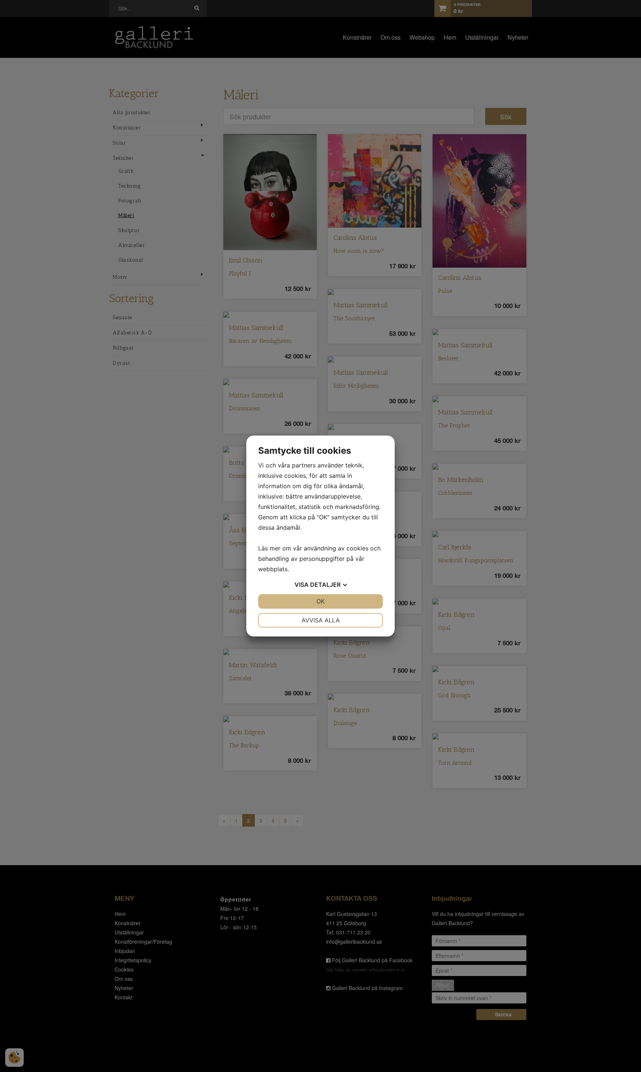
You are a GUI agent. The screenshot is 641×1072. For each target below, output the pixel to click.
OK (320, 601)
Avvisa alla (321, 620)
